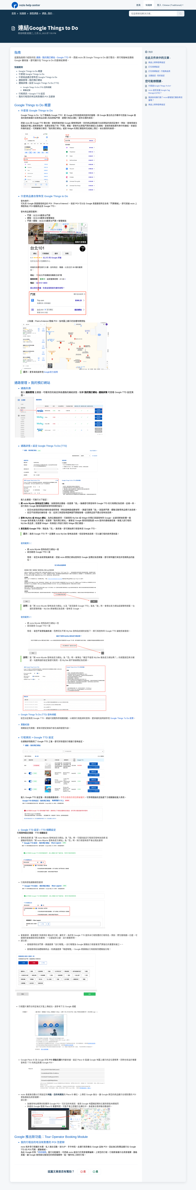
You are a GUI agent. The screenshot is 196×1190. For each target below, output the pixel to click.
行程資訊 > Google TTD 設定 (32, 93)
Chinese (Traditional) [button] (172, 5)
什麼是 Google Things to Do (31, 74)
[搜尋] (180, 13)
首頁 (138, 5)
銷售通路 (34, 13)
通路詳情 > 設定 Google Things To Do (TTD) (39, 83)
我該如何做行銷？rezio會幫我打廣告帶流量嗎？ (165, 98)
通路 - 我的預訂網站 (51, 13)
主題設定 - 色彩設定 (156, 75)
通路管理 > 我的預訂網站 (30, 80)
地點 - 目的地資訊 (56, 1094)
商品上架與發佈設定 (156, 62)
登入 (159, 5)
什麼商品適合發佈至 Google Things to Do (38, 77)
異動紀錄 (26, 90)
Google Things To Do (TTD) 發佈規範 (37, 87)
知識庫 (149, 5)
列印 (150, 52)
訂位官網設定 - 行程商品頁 (159, 71)
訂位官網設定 (154, 67)
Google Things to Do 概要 (30, 71)
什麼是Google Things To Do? (159, 86)
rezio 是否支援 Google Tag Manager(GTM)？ (159, 91)
